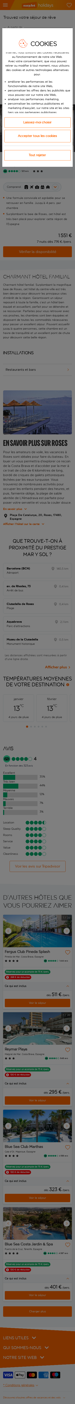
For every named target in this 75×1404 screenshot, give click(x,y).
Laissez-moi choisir (37, 122)
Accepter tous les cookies (37, 136)
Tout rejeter (37, 155)
